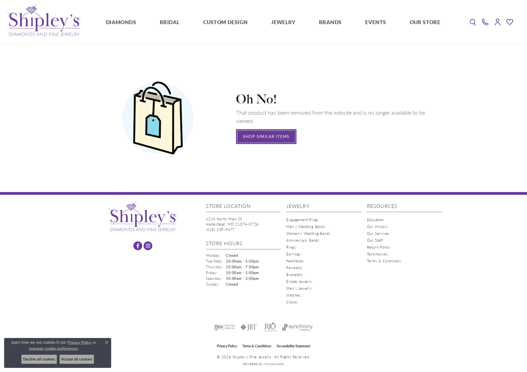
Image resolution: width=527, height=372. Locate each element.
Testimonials (377, 254)
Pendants (294, 267)
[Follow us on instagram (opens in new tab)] (148, 245)
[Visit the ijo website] (224, 327)
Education (375, 219)
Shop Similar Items (266, 136)
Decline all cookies (39, 359)
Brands (330, 22)
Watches (293, 295)
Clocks (292, 302)
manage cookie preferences (53, 348)
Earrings (293, 254)
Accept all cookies (76, 359)
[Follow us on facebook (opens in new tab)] (137, 245)
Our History (377, 226)
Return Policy (379, 247)
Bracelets (294, 274)
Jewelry (283, 22)
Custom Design (225, 22)
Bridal (170, 22)
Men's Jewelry (299, 288)
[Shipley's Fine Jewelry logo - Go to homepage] (44, 22)
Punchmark (274, 364)
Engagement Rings (302, 219)
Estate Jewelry (299, 281)
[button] (472, 21)
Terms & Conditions (384, 260)
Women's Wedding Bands (308, 233)
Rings (291, 247)
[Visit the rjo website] (270, 327)
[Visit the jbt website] (249, 327)
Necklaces (295, 260)
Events (375, 22)
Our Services (378, 233)
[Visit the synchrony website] (297, 327)
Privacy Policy (227, 346)
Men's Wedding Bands (305, 226)
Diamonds (121, 22)
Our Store (425, 22)
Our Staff (375, 240)
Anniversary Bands (302, 240)
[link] (485, 21)
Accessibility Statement (293, 346)
